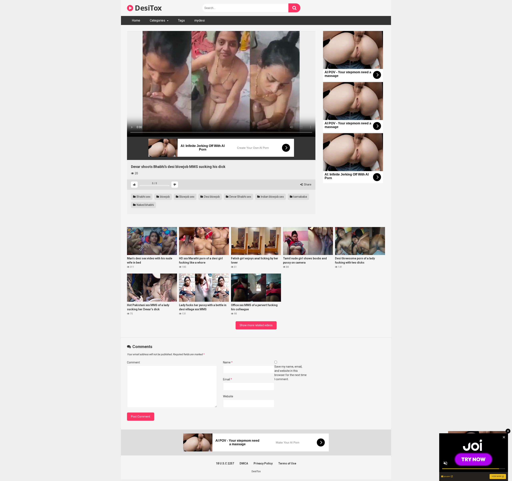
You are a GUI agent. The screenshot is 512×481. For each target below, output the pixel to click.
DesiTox (147, 8)
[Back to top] (498, 469)
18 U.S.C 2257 (225, 463)
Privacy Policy (263, 463)
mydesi (199, 20)
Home (136, 20)
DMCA (244, 463)
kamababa (300, 196)
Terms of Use (287, 463)
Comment (133, 362)
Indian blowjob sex (272, 196)
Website (228, 396)
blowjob (164, 196)
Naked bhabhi (145, 204)
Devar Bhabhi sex (240, 196)
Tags (181, 20)
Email (227, 379)
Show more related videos (256, 325)
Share (307, 184)
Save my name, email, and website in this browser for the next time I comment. (290, 373)
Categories (157, 20)
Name (228, 362)
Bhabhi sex (143, 196)
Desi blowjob (211, 196)
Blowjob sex (186, 196)
